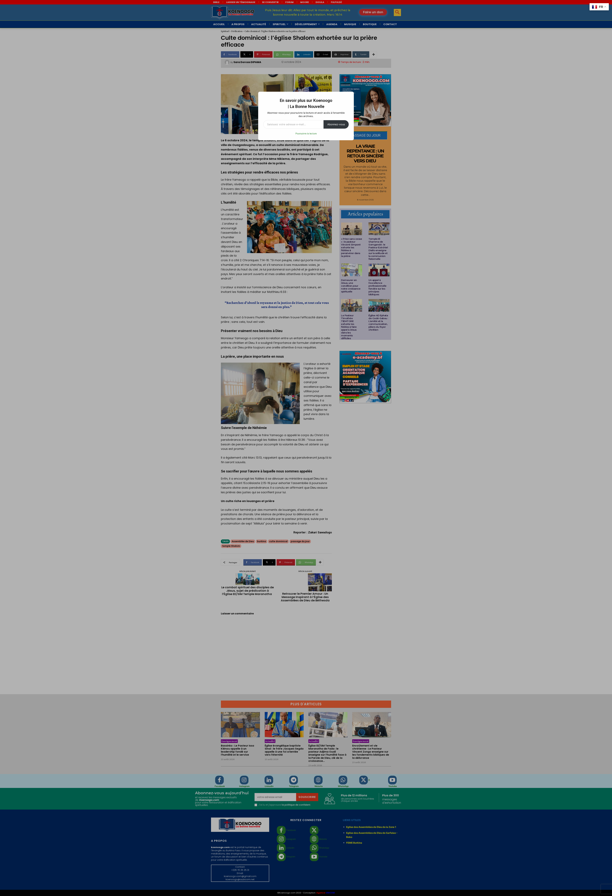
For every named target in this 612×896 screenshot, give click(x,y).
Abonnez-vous (336, 124)
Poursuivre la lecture (306, 133)
